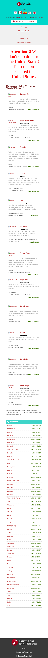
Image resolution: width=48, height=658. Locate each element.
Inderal (22, 200)
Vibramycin (10, 505)
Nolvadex (10, 453)
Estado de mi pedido (24, 31)
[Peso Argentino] (15, 12)
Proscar (9, 550)
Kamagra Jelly (25, 94)
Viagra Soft (24, 279)
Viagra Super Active (27, 120)
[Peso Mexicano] (20, 12)
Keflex (9, 602)
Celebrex (10, 435)
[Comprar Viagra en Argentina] (24, 4)
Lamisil (9, 519)
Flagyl (9, 539)
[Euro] (25, 12)
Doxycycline (11, 467)
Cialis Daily (24, 359)
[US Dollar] (29, 12)
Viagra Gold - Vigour (13, 498)
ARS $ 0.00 (30, 21)
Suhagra (10, 484)
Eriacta (9, 456)
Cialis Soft (10, 487)
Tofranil (9, 522)
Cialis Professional (13, 460)
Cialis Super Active (13, 585)
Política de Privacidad (24, 43)
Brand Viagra (24, 385)
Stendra (9, 501)
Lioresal (9, 474)
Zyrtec (9, 533)
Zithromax (10, 567)
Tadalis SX (10, 553)
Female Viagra (25, 253)
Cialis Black (24, 306)
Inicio (25, 27)
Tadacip (23, 147)
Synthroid (23, 226)
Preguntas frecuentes (24, 35)
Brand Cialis (11, 439)
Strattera (10, 432)
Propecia (10, 494)
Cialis (9, 508)
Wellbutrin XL (11, 429)
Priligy (9, 463)
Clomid (9, 512)
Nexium (9, 598)
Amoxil (9, 591)
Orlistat (9, 529)
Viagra (9, 595)
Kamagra (10, 491)
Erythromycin (11, 442)
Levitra (22, 173)
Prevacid (10, 446)
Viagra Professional (13, 449)
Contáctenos (24, 39)
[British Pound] (34, 12)
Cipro (9, 515)
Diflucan (9, 470)
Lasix (9, 564)
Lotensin (10, 477)
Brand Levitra (11, 578)
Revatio (9, 557)
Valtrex (22, 332)
